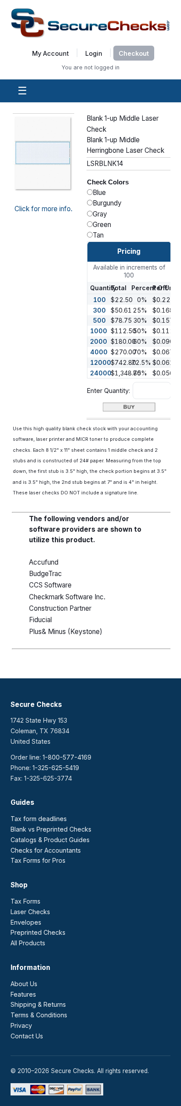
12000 (100, 362)
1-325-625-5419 (56, 767)
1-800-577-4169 (67, 757)
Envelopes (26, 922)
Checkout (134, 53)
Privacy (21, 1025)
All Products (28, 943)
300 (99, 310)
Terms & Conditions (39, 1015)
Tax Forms (25, 901)
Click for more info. (43, 209)
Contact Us (27, 1036)
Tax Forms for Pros (38, 860)
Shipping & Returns (38, 1004)
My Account (50, 53)
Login (93, 53)
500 (99, 320)
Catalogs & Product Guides (50, 839)
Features (23, 994)
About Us (24, 983)
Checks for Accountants (46, 850)
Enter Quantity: (108, 390)
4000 (99, 352)
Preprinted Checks (38, 932)
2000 (98, 341)
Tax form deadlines (39, 818)
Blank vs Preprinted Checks (51, 829)
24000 (101, 373)
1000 (98, 331)
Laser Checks (30, 911)
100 (99, 299)
